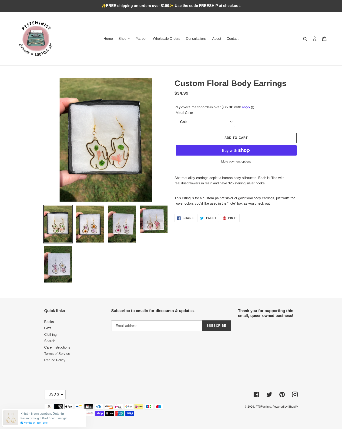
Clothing (50, 334)
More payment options (236, 161)
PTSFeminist (263, 406)
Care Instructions (57, 347)
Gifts (47, 328)
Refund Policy (54, 360)
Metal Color (184, 113)
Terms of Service (57, 354)
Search (49, 341)
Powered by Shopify (285, 406)
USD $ (54, 394)
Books (49, 322)
